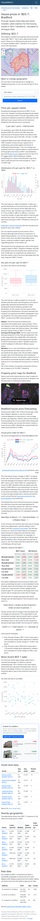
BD (32, 8)
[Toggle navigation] (36, 2)
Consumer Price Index (20, 528)
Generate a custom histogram (11, 226)
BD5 (36, 8)
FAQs (30, 918)
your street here (14, 808)
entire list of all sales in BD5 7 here (19, 907)
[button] (3, 50)
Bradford (25, 8)
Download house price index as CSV (14, 470)
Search (20, 101)
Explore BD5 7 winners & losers (13, 736)
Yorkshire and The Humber (10, 8)
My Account (14, 154)
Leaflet (36, 75)
